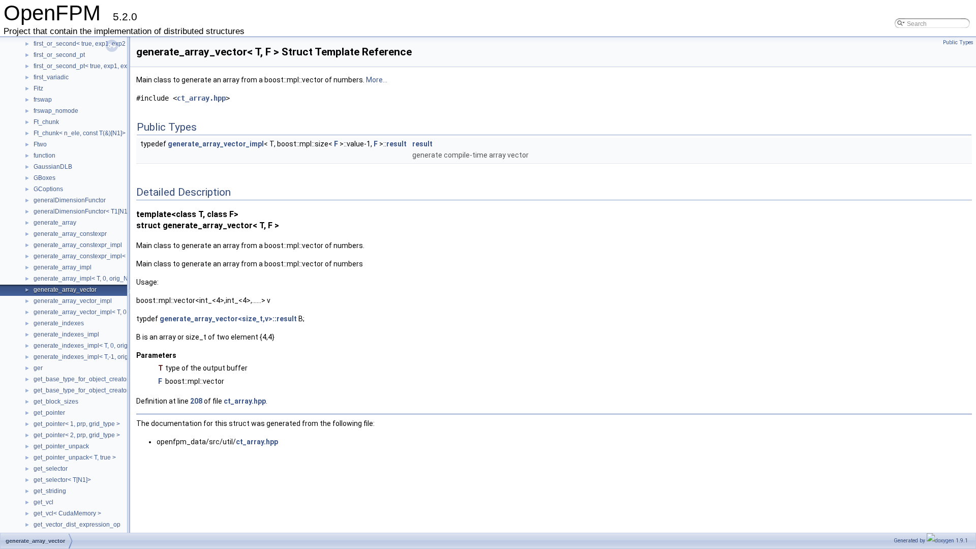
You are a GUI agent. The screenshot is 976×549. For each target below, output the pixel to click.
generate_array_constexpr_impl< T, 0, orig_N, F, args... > (112, 256)
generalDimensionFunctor (70, 200)
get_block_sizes (56, 401)
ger (38, 368)
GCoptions (48, 189)
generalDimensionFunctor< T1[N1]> (83, 211)
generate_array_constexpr (70, 233)
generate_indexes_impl (66, 334)
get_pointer (49, 412)
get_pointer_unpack (61, 446)
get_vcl (43, 502)
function (44, 155)
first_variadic (51, 77)
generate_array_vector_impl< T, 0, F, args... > (96, 312)
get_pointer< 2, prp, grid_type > (77, 435)
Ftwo (40, 144)
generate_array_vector (65, 289)
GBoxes (44, 177)
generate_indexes (59, 323)
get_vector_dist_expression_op (77, 524)
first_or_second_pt (59, 54)
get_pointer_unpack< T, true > (75, 457)
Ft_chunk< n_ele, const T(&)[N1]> (80, 133)
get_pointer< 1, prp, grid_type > (77, 424)
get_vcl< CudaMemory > (67, 513)
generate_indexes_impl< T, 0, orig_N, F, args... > (100, 345)
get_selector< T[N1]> (62, 479)
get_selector (51, 468)
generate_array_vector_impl (73, 300)
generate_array (55, 222)
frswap (43, 99)
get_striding (50, 491)
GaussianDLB (53, 166)
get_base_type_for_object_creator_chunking (96, 379)
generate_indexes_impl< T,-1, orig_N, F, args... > (100, 356)
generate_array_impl (63, 267)
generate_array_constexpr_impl (78, 245)
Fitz (38, 88)
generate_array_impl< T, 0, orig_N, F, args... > (96, 278)
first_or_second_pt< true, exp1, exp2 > (86, 66)
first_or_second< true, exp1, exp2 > (82, 43)
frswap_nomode (56, 110)
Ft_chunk (46, 122)
